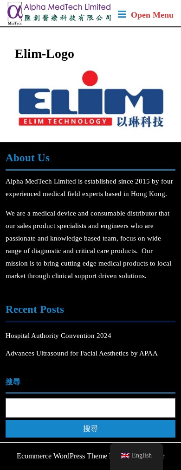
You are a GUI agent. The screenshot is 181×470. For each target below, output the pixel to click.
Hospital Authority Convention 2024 (59, 335)
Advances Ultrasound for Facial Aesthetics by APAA (82, 353)
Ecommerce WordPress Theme (62, 456)
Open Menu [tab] (152, 15)
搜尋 (13, 382)
